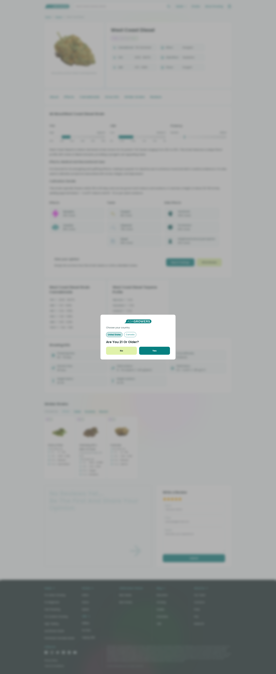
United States (114, 334)
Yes (155, 350)
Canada (130, 334)
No (121, 350)
